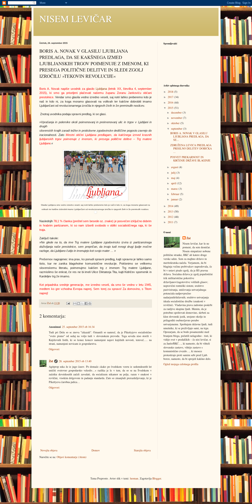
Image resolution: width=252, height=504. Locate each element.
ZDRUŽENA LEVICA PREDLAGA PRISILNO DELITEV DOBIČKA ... (191, 148)
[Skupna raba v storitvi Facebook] (86, 303)
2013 (171, 211)
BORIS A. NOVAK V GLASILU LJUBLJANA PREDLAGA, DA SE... (189, 136)
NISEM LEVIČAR (75, 18)
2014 (171, 206)
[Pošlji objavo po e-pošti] (75, 303)
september (177, 128)
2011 (171, 222)
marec (175, 189)
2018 (171, 91)
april (174, 183)
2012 (171, 217)
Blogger (156, 478)
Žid (51, 361)
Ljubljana (101, 88)
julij (173, 172)
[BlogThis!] (79, 303)
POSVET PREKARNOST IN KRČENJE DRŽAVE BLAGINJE (190, 158)
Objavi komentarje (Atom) (71, 457)
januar (175, 199)
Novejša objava (48, 450)
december (177, 112)
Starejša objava (142, 450)
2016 (171, 102)
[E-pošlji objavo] (67, 303)
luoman (134, 478)
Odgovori (54, 349)
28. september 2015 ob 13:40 (75, 361)
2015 (171, 108)
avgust (175, 167)
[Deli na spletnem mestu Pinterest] (90, 303)
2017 (171, 97)
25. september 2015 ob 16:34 (78, 327)
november (177, 118)
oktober (175, 123)
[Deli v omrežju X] (82, 303)
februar (175, 194)
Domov (96, 450)
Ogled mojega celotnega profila (180, 364)
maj (173, 178)
